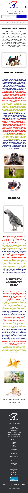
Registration (10, 13)
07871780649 (18, 432)
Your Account (14, 463)
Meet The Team (12, 10)
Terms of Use (14, 453)
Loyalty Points (7, 11)
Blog (20, 13)
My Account (16, 13)
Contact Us (22, 10)
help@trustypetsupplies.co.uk (14, 436)
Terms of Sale (22, 11)
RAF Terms (14, 458)
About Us (6, 10)
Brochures (14, 446)
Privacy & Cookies (14, 456)
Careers (17, 10)
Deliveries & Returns (14, 11)
